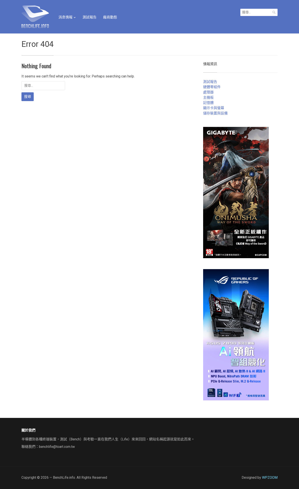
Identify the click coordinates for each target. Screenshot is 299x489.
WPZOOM (270, 477)
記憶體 (208, 103)
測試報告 (90, 17)
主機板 (208, 97)
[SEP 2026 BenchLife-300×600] (236, 192)
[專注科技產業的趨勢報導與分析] (35, 16)
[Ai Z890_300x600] (236, 334)
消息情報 (65, 17)
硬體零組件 (212, 87)
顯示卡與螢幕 (213, 108)
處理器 (208, 92)
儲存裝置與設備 (215, 113)
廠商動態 (110, 17)
